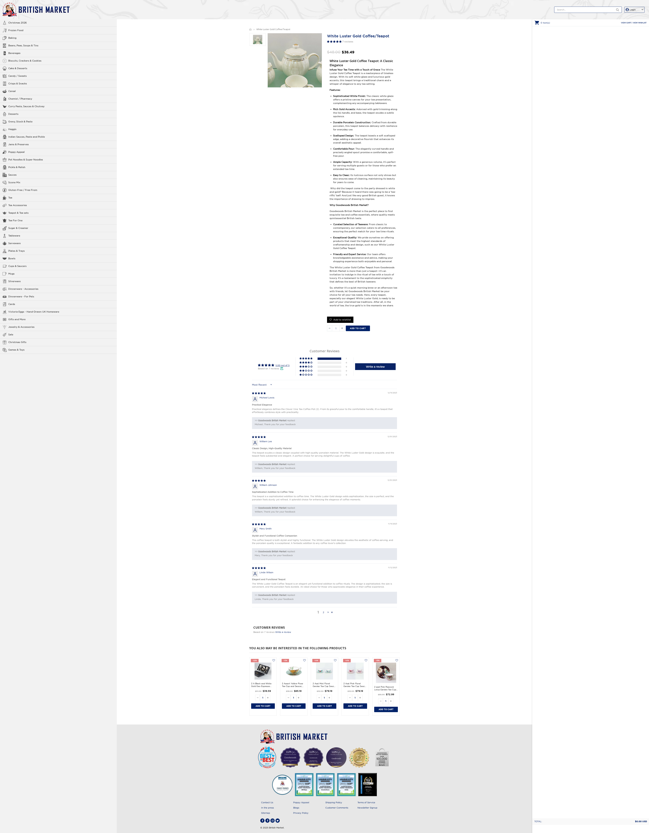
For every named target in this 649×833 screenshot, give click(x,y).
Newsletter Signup (367, 807)
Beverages (14, 53)
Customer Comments (336, 807)
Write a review (283, 632)
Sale (10, 334)
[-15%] (386, 673)
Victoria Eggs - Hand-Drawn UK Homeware (33, 311)
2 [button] (323, 612)
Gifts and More (17, 319)
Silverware (14, 281)
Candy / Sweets (17, 76)
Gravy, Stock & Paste (20, 121)
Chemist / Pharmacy (20, 98)
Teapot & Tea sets (18, 212)
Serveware (14, 243)
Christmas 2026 (17, 22)
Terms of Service (366, 802)
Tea (10, 197)
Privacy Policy (300, 813)
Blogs (296, 807)
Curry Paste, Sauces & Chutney (26, 106)
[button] (334, 41)
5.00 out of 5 (282, 365)
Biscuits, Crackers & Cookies (24, 60)
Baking (12, 38)
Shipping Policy (333, 802)
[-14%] (324, 671)
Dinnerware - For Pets (21, 296)
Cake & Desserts (17, 68)
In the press (267, 807)
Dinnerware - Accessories (23, 289)
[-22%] (263, 671)
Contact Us (267, 802)
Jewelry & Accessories (21, 327)
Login (633, 9)
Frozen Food (15, 30)
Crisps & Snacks (17, 83)
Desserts (13, 114)
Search (617, 10)
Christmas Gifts (17, 342)
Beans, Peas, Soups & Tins (23, 45)
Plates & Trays (16, 250)
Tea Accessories (17, 205)
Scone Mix (14, 182)
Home (250, 29)
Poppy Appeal (16, 152)
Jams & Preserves (18, 144)
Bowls (11, 258)
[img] (259, 393)
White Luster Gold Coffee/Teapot (358, 36)
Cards (11, 304)
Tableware (14, 235)
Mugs (11, 273)
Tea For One (15, 220)
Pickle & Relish (16, 167)
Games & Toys (16, 349)
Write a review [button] (375, 366)
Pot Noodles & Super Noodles (25, 159)
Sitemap (265, 813)
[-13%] (294, 671)
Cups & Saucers (17, 266)
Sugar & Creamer (18, 228)
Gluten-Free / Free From (22, 190)
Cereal (12, 91)
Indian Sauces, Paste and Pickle (26, 136)
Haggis (12, 129)
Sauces (12, 174)
